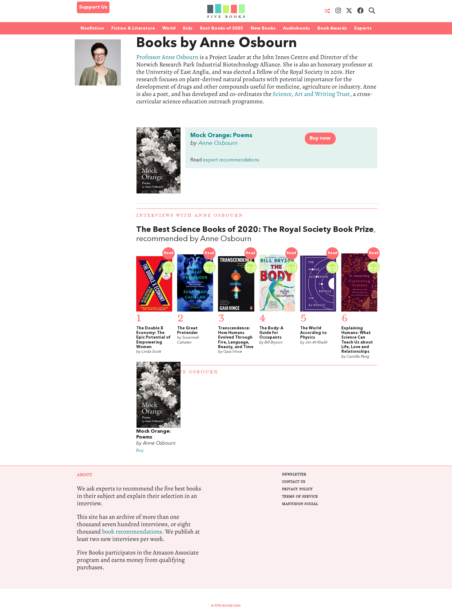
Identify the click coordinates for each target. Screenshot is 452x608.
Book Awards (332, 28)
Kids (187, 28)
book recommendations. (133, 531)
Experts (362, 28)
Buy (140, 450)
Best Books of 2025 (221, 28)
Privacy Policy (297, 489)
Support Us (93, 7)
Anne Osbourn (218, 143)
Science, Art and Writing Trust (311, 94)
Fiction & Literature (133, 28)
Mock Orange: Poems (221, 136)
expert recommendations (231, 160)
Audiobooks (296, 28)
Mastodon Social (300, 504)
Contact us (293, 481)
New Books (263, 28)
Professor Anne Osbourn (167, 57)
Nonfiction (92, 28)
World (169, 28)
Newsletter (294, 474)
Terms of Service (300, 496)
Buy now (320, 138)
